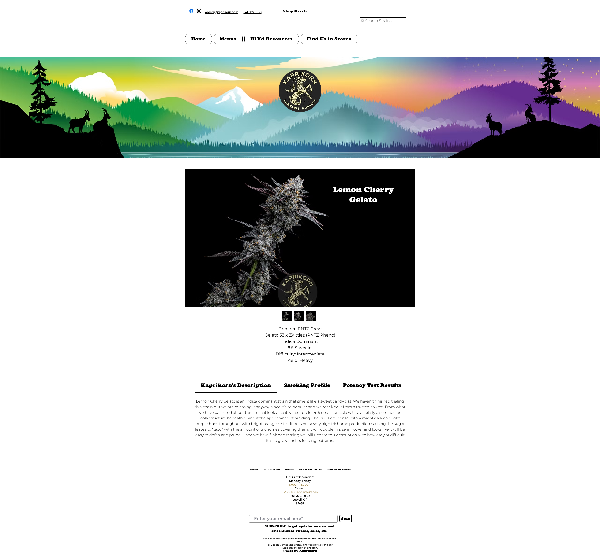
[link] (236, 385)
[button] (228, 39)
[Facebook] (191, 11)
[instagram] (199, 11)
